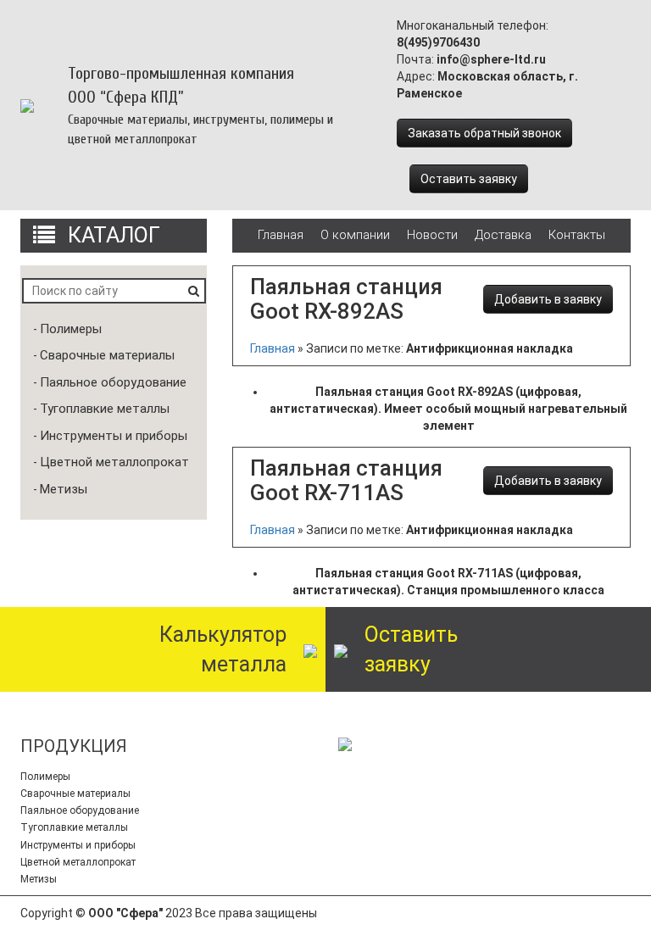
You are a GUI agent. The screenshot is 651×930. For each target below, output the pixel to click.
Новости (432, 234)
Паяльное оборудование (113, 382)
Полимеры (71, 329)
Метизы (63, 489)
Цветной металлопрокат (114, 462)
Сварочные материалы (107, 355)
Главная (280, 234)
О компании (355, 234)
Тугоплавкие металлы (105, 408)
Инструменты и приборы (113, 435)
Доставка (503, 234)
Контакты (576, 234)
